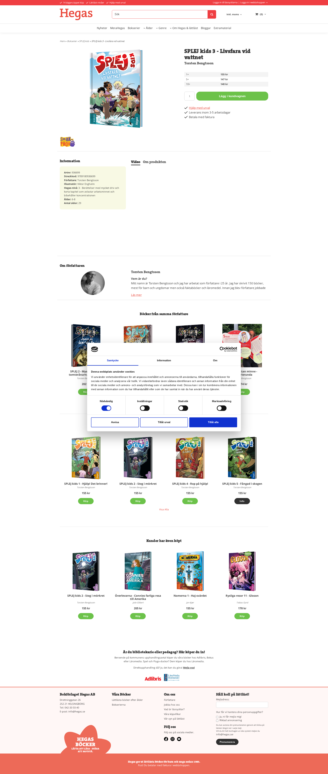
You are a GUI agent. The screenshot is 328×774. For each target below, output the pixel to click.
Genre (163, 28)
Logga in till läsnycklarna (225, 2)
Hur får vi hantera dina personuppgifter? (239, 712)
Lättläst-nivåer (96, 2)
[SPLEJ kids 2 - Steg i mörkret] (138, 458)
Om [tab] (215, 360)
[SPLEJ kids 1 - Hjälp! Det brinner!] (85, 457)
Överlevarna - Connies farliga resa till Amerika (138, 597)
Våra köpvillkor (172, 714)
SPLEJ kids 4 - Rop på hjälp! (190, 484)
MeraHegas (117, 28)
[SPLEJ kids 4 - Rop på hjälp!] (196, 439)
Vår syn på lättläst (174, 718)
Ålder (149, 28)
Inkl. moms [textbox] (233, 14)
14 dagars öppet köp (73, 2)
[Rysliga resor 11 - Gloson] (248, 553)
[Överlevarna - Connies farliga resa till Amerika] (138, 571)
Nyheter (102, 28)
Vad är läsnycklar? (174, 709)
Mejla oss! (189, 667)
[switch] (145, 408)
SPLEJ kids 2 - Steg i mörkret (138, 484)
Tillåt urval (164, 422)
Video (135, 162)
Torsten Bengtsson (199, 63)
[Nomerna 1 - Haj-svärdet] (190, 571)
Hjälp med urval (117, 2)
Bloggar (206, 28)
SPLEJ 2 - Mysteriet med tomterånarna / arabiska (86, 373)
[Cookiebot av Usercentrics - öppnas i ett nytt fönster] (222, 349)
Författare (169, 699)
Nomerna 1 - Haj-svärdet (190, 596)
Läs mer (136, 295)
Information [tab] (164, 360)
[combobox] (234, 14)
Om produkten (154, 162)
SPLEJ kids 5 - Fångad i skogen (242, 484)
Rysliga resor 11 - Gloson (242, 596)
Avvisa (115, 422)
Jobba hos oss (172, 704)
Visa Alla (164, 509)
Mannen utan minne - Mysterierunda (242, 373)
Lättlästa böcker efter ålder (127, 699)
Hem (62, 41)
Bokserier (134, 28)
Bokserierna (119, 704)
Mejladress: (222, 699)
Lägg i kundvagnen (232, 96)
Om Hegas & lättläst (185, 28)
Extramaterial (222, 28)
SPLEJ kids (84, 41)
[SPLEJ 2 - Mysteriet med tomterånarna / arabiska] (85, 345)
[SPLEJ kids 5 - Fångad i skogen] (248, 439)
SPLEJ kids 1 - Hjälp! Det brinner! (85, 484)
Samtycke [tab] (113, 360)
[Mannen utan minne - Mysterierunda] (242, 345)
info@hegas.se (76, 711)
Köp (85, 391)
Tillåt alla (213, 422)
